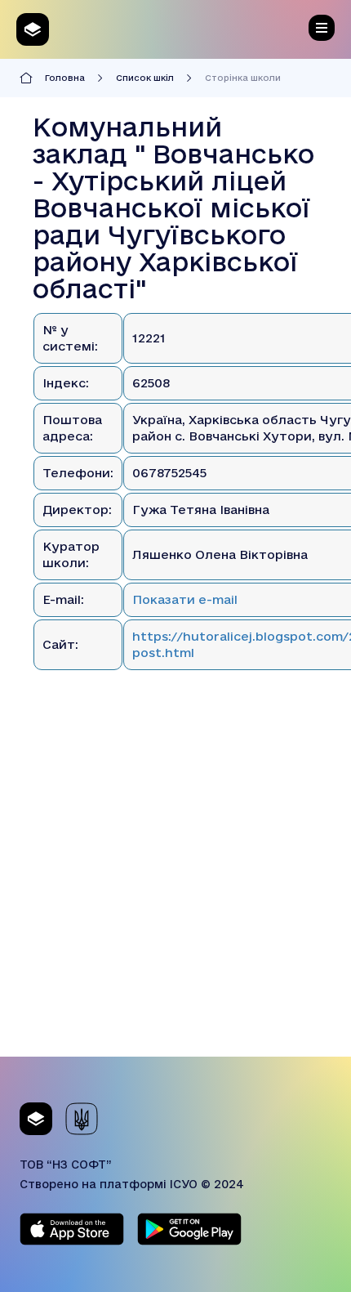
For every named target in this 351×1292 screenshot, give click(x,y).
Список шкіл (145, 78)
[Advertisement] (175, 881)
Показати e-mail (185, 599)
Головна (65, 78)
